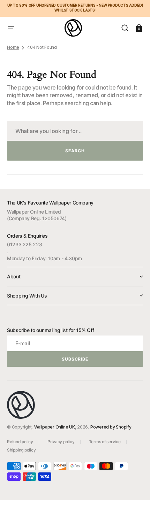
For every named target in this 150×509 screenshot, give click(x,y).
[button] (11, 28)
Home (13, 47)
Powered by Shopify (111, 427)
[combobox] (75, 131)
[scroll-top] (135, 494)
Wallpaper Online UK (54, 427)
